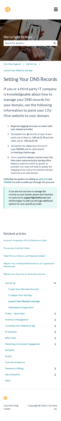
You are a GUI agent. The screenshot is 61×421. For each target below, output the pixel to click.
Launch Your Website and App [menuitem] (24, 301)
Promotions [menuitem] (11, 331)
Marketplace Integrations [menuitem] (21, 307)
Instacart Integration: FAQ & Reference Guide (25, 240)
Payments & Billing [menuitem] (14, 368)
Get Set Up (31, 64)
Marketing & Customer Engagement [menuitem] (22, 344)
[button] (55, 283)
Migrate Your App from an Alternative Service (24, 274)
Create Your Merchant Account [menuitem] (23, 289)
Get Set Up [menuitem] (10, 283)
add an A (43, 179)
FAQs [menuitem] (8, 380)
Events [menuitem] (8, 356)
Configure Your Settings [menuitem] (20, 295)
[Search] (54, 43)
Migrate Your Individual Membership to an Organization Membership (29, 265)
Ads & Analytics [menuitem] (12, 374)
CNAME (8, 182)
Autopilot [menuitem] (10, 350)
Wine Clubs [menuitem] (10, 338)
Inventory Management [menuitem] (16, 319)
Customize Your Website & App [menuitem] (20, 325)
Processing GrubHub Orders (17, 248)
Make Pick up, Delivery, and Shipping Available (24, 256)
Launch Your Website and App (18, 70)
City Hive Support (12, 64)
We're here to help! (18, 37)
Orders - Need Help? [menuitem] (15, 313)
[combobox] (28, 43)
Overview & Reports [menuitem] (15, 362)
